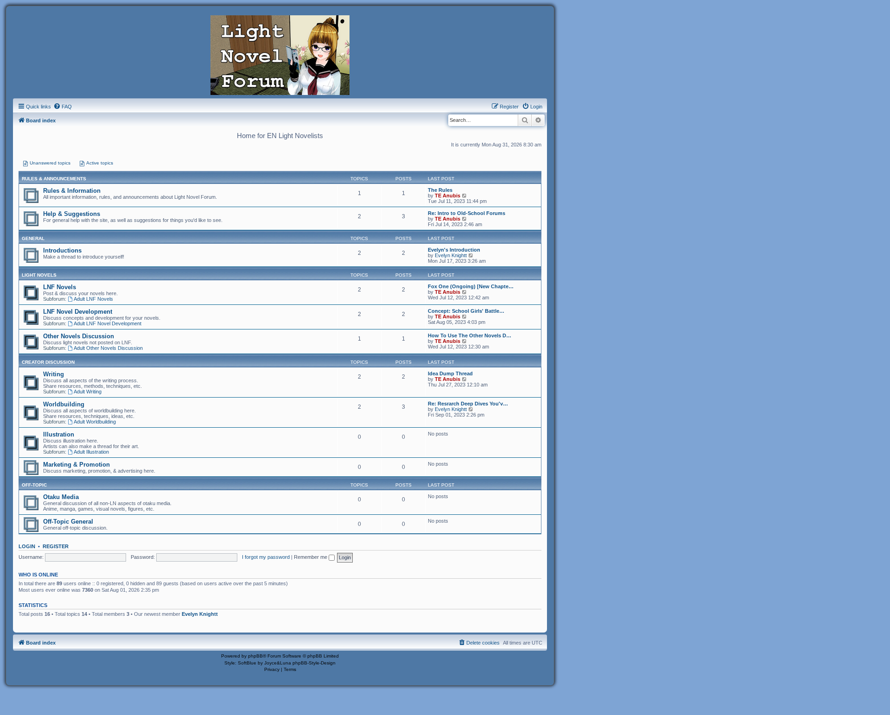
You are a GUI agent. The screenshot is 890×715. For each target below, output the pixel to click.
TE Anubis (447, 195)
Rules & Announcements (54, 178)
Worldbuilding (63, 404)
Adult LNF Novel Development (107, 323)
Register (56, 546)
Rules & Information (72, 190)
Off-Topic (34, 484)
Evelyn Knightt (451, 255)
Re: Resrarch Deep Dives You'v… (468, 403)
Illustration (58, 434)
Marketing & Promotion (76, 464)
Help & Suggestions (71, 213)
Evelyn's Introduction (454, 250)
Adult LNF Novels (93, 299)
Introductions (62, 250)
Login (27, 546)
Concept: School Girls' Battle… (466, 311)
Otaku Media (61, 497)
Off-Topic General (68, 521)
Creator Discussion (48, 362)
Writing (53, 374)
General (33, 238)
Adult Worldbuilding (95, 421)
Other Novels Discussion (78, 336)
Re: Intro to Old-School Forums (466, 213)
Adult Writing (88, 391)
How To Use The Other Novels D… (469, 335)
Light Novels (39, 275)
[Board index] (280, 54)
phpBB (255, 655)
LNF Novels (59, 287)
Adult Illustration (91, 452)
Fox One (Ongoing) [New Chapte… (471, 286)
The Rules (440, 190)
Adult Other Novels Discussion (108, 348)
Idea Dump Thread (450, 373)
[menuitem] (62, 106)
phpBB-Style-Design (314, 662)
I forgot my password (266, 557)
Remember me (311, 557)
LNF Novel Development (77, 311)
